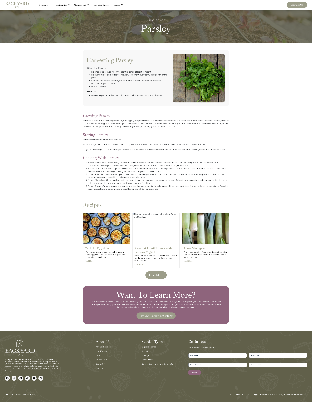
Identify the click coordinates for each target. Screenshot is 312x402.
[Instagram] (14, 378)
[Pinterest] (20, 378)
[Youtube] (34, 378)
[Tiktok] (27, 378)
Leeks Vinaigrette (195, 248)
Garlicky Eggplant (97, 248)
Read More (89, 261)
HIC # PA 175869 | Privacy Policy (20, 394)
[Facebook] (7, 378)
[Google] (40, 378)
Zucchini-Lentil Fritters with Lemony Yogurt (153, 250)
